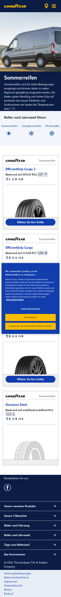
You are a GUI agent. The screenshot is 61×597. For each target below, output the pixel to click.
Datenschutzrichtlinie (15, 299)
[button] (54, 6)
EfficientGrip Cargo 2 (21, 169)
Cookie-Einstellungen (30, 308)
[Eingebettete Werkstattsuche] (46, 6)
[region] (30, 298)
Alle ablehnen (30, 317)
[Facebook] (7, 487)
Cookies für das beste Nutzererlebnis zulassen (30, 326)
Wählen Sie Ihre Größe (30, 222)
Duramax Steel (16, 404)
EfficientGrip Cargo (19, 247)
